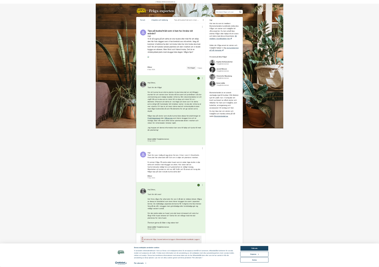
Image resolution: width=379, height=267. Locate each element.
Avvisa (254, 260)
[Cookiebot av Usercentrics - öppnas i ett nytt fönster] (121, 263)
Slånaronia (168, 118)
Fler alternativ (139, 263)
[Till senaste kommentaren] (203, 20)
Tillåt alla (254, 248)
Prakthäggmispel (154, 118)
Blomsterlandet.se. (221, 116)
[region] (170, 49)
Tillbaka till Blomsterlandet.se (165, 2)
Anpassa (253, 254)
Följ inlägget (191, 68)
